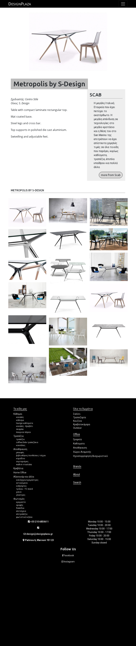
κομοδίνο (20, 458)
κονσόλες (20, 445)
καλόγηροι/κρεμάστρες (27, 480)
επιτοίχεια (21, 511)
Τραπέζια (18, 436)
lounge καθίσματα (24, 423)
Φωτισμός (19, 498)
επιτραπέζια (21, 514)
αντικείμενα (22, 483)
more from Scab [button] (110, 174)
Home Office (19, 472)
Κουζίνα (77, 421)
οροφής (19, 505)
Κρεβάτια (18, 468)
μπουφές (20, 452)
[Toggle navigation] (123, 3)
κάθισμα (20, 420)
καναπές (20, 417)
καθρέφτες (21, 486)
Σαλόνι (76, 414)
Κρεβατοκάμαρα (81, 424)
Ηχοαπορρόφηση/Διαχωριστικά (90, 456)
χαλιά (18, 492)
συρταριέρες (22, 461)
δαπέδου (20, 508)
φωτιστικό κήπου (24, 517)
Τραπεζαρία (79, 417)
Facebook (68, 555)
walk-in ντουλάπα (24, 464)
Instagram (69, 561)
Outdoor (77, 428)
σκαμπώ (20, 429)
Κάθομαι (17, 414)
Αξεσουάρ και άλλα (23, 476)
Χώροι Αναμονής (82, 452)
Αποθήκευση (20, 449)
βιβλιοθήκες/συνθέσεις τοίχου (31, 455)
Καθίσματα (79, 443)
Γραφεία (77, 439)
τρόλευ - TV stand (24, 489)
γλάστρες (20, 495)
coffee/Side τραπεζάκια (27, 442)
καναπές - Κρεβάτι (24, 426)
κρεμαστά (21, 502)
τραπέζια (20, 439)
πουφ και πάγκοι (23, 432)
